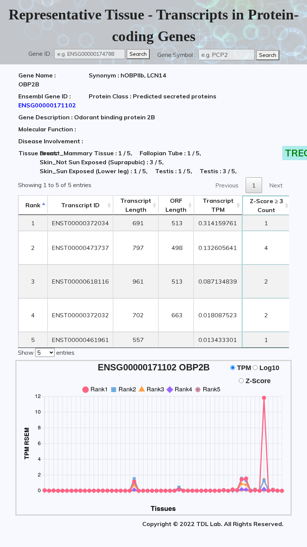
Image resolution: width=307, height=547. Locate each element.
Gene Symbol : (177, 54)
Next (276, 185)
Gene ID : (40, 53)
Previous (226, 185)
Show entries (46, 352)
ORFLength (175, 205)
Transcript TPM (218, 205)
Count (266, 205)
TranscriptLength (135, 205)
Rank (32, 205)
